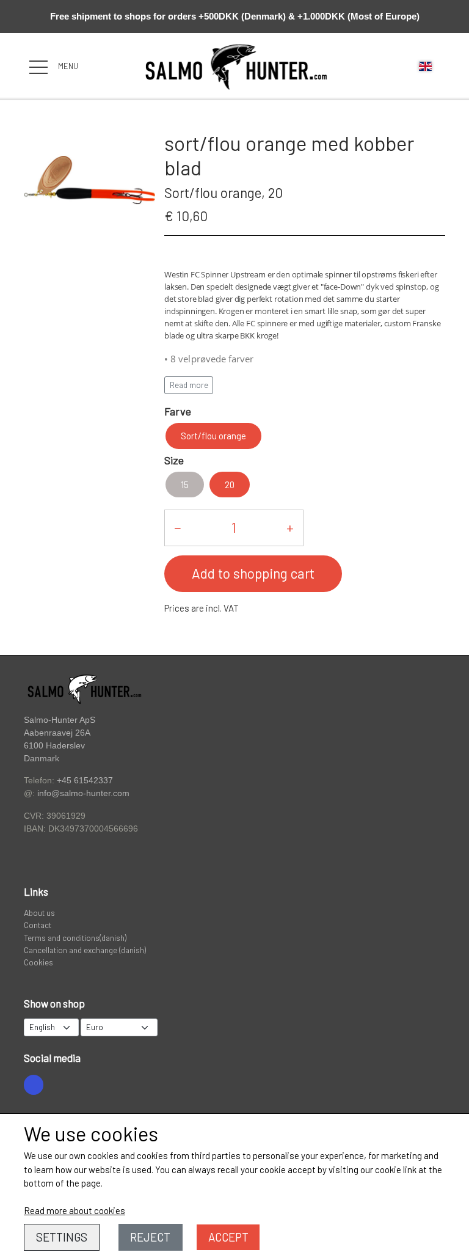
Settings (61, 1237)
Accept (228, 1237)
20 (229, 484)
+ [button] (290, 527)
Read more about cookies (74, 1210)
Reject (150, 1237)
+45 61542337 (85, 780)
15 (185, 484)
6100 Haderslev (54, 745)
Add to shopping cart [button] (253, 573)
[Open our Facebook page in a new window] (33, 1084)
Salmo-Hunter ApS (59, 720)
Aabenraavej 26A (57, 732)
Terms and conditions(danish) (75, 937)
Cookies (38, 962)
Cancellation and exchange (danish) (85, 950)
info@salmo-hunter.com (83, 793)
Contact (37, 925)
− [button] (177, 527)
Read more (189, 385)
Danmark (41, 758)
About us (39, 912)
